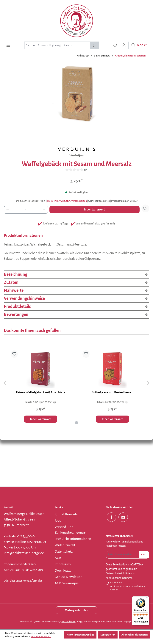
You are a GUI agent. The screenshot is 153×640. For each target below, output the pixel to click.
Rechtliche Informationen (73, 539)
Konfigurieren (107, 634)
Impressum (63, 564)
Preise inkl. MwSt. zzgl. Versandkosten (67, 201)
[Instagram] (123, 517)
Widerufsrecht (65, 545)
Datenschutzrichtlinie (118, 573)
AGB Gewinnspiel (67, 583)
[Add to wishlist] (145, 208)
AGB (58, 558)
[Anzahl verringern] (8, 210)
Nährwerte (14, 290)
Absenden (145, 554)
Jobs (58, 520)
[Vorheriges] (4, 383)
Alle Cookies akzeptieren (134, 634)
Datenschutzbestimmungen (135, 582)
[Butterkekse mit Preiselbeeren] (112, 369)
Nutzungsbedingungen (119, 577)
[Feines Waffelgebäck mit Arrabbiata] (41, 369)
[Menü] (8, 45)
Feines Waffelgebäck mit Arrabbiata (40, 392)
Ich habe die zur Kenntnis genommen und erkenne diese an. (129, 586)
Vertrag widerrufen (76, 610)
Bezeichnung (15, 274)
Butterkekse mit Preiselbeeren (112, 392)
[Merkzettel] (114, 45)
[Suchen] (94, 45)
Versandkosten (69, 621)
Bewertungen (16, 314)
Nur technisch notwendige (80, 634)
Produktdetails (17, 306)
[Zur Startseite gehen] (76, 20)
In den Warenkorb (94, 209)
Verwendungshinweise (24, 298)
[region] (76, 104)
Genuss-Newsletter (68, 577)
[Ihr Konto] (123, 45)
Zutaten (11, 282)
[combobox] (57, 45)
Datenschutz (64, 551)
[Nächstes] (148, 383)
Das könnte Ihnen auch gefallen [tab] (32, 330)
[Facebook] (111, 517)
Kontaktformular (32, 580)
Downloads (63, 570)
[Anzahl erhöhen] (44, 210)
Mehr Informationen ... (41, 636)
